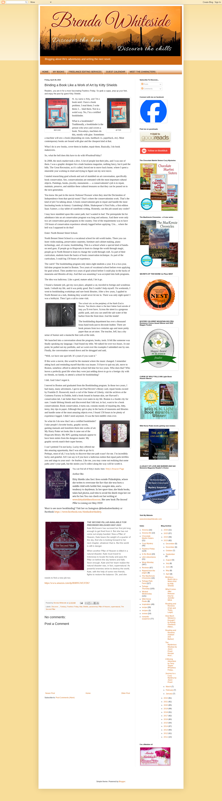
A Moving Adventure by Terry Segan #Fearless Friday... (170, 664)
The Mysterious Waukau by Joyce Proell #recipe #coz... (171, 649)
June (168, 567)
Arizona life (146, 533)
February (170, 690)
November (170, 547)
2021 (166, 702)
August (169, 560)
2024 (166, 537)
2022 (166, 698)
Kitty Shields (83, 607)
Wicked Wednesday (147, 593)
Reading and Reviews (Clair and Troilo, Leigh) (170, 608)
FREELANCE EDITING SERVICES (85, 71)
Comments (148, 89)
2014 (166, 726)
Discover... (55, 607)
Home (88, 693)
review (144, 613)
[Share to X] (91, 603)
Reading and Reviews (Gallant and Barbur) (170, 634)
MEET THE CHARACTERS (142, 71)
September (170, 554)
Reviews (145, 568)
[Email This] (86, 603)
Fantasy (63, 607)
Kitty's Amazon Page (115, 469)
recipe (144, 607)
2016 (166, 719)
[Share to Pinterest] (97, 603)
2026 (166, 530)
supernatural (115, 607)
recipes (145, 610)
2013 (166, 730)
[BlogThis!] (89, 603)
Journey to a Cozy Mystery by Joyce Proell (170, 677)
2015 (166, 723)
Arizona (145, 530)
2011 (166, 737)
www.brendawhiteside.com (151, 519)
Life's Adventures (149, 557)
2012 (166, 733)
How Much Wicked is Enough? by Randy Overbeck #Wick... (170, 621)
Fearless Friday (73, 607)
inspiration (146, 604)
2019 (166, 709)
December (170, 544)
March (168, 687)
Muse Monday (148, 562)
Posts (145, 84)
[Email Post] (81, 603)
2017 (166, 716)
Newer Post (50, 693)
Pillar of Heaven (104, 607)
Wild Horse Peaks (146, 600)
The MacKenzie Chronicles (148, 577)
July (168, 563)
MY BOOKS (58, 71)
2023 (166, 540)
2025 (166, 533)
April (168, 574)
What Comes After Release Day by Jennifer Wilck (170, 594)
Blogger (122, 781)
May (168, 570)
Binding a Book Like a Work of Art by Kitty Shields (171, 581)
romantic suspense (146, 618)
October (169, 551)
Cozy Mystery (147, 543)
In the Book (146, 554)
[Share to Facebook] (94, 603)
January (169, 694)
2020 (166, 705)
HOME (45, 71)
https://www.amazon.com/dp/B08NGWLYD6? (67, 583)
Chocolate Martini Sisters (148, 537)
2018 (166, 712)
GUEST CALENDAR (115, 71)
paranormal (93, 607)
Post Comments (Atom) (65, 698)
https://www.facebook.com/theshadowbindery (77, 511)
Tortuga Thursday (146, 587)
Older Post (125, 693)
